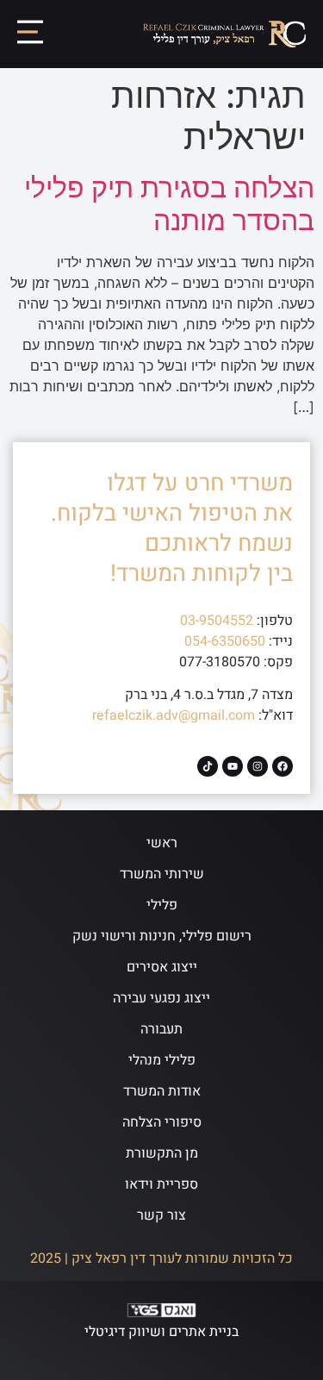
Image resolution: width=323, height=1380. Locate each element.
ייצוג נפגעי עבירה (161, 998)
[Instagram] (257, 766)
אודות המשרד (162, 1091)
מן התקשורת (162, 1153)
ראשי (161, 843)
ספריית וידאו (161, 1184)
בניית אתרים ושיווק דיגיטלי (161, 1331)
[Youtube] (232, 766)
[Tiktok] (207, 766)
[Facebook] (282, 766)
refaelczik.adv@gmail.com (173, 715)
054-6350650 (224, 641)
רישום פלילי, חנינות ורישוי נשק (162, 936)
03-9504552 (216, 620)
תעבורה (161, 1029)
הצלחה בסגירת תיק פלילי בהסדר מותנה (169, 204)
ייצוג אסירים (162, 967)
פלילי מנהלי (162, 1060)
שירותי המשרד (162, 874)
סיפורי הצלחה (162, 1122)
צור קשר (161, 1215)
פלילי (161, 905)
